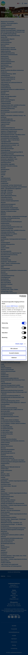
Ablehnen (14, 357)
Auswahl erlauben (14, 353)
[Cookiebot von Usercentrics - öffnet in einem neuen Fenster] (19, 296)
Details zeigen (19, 343)
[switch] (24, 328)
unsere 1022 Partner (12, 306)
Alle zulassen (14, 348)
